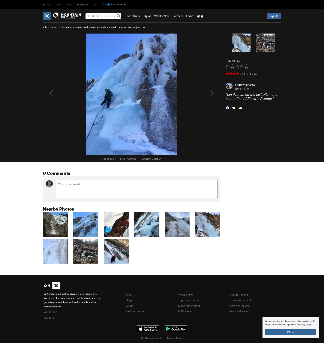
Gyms (147, 16)
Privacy (179, 338)
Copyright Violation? (151, 158)
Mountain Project (189, 305)
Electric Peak (109, 27)
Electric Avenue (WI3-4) (132, 27)
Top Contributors (189, 300)
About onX (51, 312)
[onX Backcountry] (114, 5)
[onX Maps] (52, 288)
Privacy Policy (304, 325)
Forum (190, 16)
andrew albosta (245, 84)
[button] (227, 107)
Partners (177, 16)
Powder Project (239, 305)
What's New (162, 16)
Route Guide (133, 16)
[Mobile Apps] (200, 16)
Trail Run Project (240, 300)
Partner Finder (135, 311)
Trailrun (82, 4)
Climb (46, 4)
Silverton (95, 27)
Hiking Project (239, 294)
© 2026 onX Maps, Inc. (152, 338)
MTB (58, 4)
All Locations (49, 27)
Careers (49, 317)
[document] (290, 327)
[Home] (64, 16)
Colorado (64, 27)
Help (129, 300)
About (130, 294)
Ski (96, 4)
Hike (68, 4)
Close (290, 332)
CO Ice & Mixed (79, 27)
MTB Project (186, 311)
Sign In (273, 16)
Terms (170, 338)
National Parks (239, 311)
